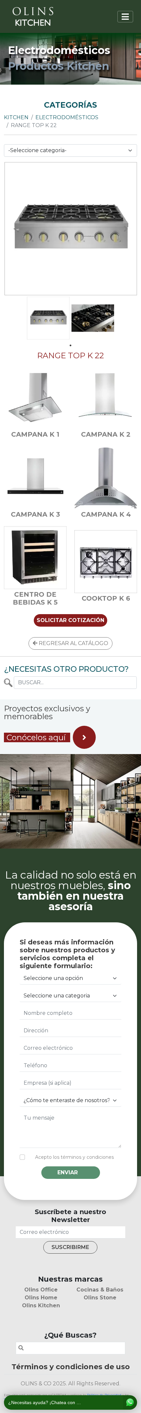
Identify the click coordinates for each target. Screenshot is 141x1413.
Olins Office (41, 1290)
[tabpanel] (48, 318)
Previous (15, 229)
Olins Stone (100, 1297)
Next (125, 229)
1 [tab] (70, 345)
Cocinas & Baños (99, 1290)
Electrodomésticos (66, 117)
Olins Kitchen (41, 1305)
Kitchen (16, 117)
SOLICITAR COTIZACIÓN (70, 620)
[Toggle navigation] (125, 16)
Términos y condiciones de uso (70, 1366)
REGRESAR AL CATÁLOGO (72, 643)
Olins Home (41, 1297)
